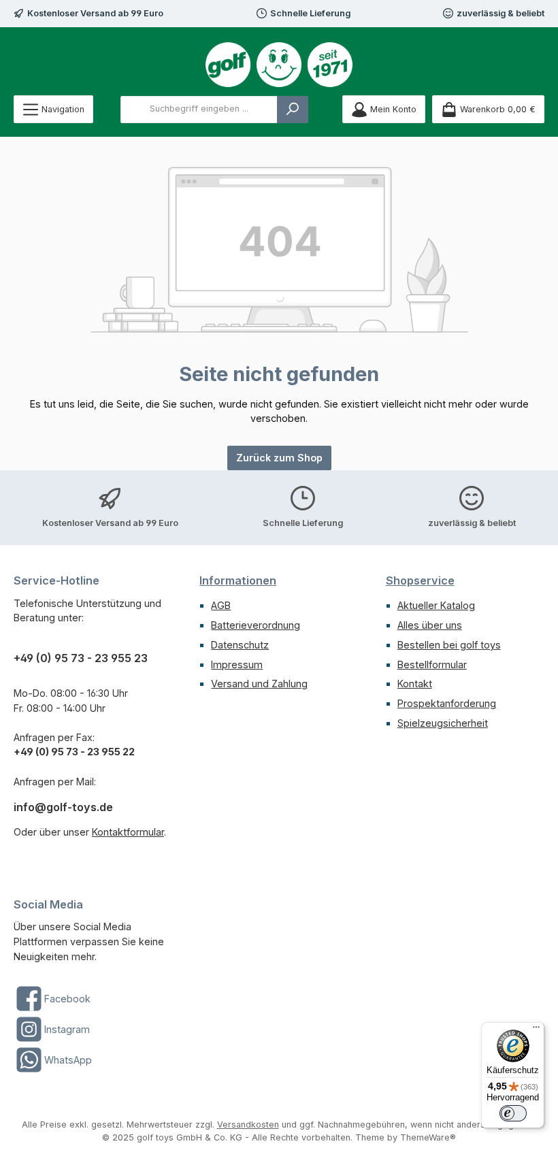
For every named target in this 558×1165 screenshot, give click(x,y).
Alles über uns (429, 625)
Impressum (237, 664)
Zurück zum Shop (279, 457)
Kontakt (414, 683)
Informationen (237, 580)
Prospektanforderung (446, 703)
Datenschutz (240, 645)
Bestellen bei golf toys (449, 645)
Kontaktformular (128, 832)
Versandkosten (248, 1124)
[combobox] (199, 109)
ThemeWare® (428, 1137)
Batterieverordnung (255, 625)
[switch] (513, 1113)
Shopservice (420, 580)
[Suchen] (292, 109)
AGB (221, 605)
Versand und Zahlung (259, 683)
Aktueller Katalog (436, 605)
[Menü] (536, 1030)
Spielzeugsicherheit (442, 723)
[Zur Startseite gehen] (279, 64)
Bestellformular (432, 664)
